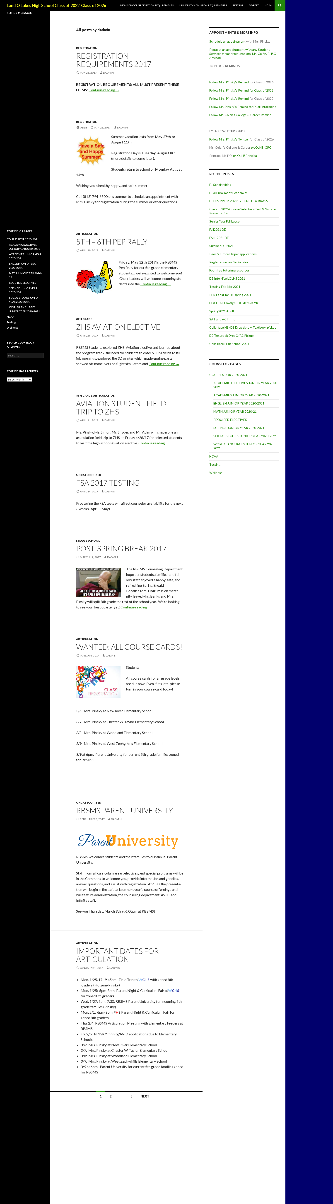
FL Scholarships (220, 185)
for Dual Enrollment (262, 107)
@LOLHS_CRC (261, 147)
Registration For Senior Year (229, 262)
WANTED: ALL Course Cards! (129, 646)
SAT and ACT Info (222, 319)
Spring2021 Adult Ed (224, 311)
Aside (83, 127)
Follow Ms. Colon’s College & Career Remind (240, 115)
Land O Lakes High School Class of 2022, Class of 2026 (56, 5)
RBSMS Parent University (124, 810)
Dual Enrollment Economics (228, 193)
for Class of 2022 (261, 90)
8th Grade (84, 319)
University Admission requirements (203, 5)
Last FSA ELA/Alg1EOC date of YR (233, 303)
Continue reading (104, 90)
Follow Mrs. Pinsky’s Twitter (229, 139)
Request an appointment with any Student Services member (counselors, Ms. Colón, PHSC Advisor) (242, 54)
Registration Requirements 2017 (113, 59)
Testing (238, 5)
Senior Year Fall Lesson (225, 221)
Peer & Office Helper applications (233, 254)
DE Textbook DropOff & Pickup (231, 335)
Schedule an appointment (227, 41)
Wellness (215, 473)
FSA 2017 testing (108, 482)
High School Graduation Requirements (147, 5)
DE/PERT (254, 5)
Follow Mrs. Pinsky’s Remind (229, 82)
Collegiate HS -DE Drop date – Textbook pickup (242, 327)
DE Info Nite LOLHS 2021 (227, 278)
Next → (146, 1096)
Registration (86, 48)
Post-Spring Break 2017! (122, 548)
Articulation (87, 233)
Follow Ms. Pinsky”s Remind (228, 107)
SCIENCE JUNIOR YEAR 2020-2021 (238, 428)
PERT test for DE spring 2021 (230, 295)
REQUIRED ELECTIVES (230, 420)
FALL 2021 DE (219, 238)
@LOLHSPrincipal (245, 155)
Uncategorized (88, 475)
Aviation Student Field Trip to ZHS (121, 407)
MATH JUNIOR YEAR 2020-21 (235, 411)
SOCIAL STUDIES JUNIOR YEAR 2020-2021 (245, 436)
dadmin (108, 72)
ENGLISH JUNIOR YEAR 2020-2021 (238, 403)
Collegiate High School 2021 (229, 344)
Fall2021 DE (217, 229)
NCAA (268, 5)
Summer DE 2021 (221, 246)
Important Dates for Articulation (117, 955)
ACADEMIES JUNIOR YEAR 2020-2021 (241, 395)
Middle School (88, 540)
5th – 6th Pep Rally (111, 241)
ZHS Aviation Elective (118, 326)
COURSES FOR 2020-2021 (228, 375)
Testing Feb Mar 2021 (224, 286)
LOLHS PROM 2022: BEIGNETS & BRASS (238, 201)
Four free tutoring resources (229, 270)
